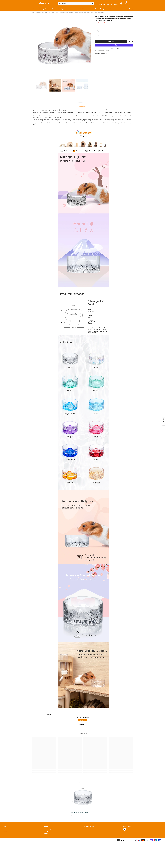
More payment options (114, 48)
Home (33, 12)
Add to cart (111, 41)
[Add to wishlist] (129, 41)
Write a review (82, 720)
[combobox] (74, 3)
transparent (72, 816)
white (71, 816)
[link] (44, 770)
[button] (32, 85)
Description (81, 102)
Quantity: (97, 35)
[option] (61, 45)
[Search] (76, 3)
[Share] (132, 41)
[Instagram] (124, 829)
